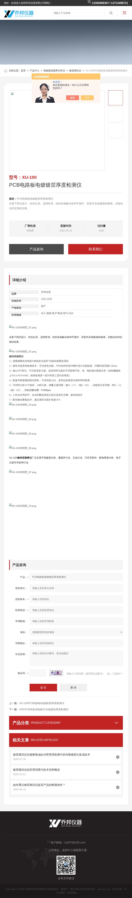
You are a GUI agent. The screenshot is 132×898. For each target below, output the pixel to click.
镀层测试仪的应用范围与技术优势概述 (36, 769)
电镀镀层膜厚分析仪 (54, 70)
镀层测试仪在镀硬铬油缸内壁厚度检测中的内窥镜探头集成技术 (51, 754)
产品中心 (34, 70)
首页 (23, 70)
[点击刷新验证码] (56, 673)
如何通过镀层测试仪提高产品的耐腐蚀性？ (39, 784)
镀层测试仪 (75, 70)
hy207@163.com (74, 842)
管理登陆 (72, 892)
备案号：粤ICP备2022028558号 (78, 889)
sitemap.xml (103, 889)
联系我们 (95, 249)
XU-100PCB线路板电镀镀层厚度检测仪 (41, 703)
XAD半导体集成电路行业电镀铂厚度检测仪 (44, 709)
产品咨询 (36, 249)
